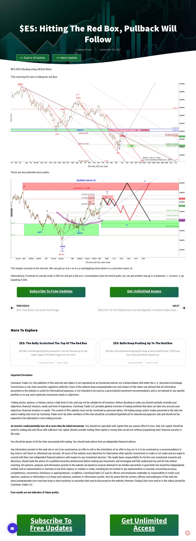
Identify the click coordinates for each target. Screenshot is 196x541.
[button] (13, 528)
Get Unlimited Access (144, 291)
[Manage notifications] (187, 533)
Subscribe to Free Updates (51, 291)
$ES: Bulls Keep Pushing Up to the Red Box (142, 343)
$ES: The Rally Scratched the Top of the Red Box (53, 343)
